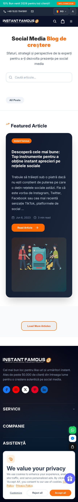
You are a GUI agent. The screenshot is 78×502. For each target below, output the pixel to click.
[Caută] (55, 21)
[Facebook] (6, 389)
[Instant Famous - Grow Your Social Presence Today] (21, 21)
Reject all (37, 493)
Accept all (60, 493)
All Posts (14, 100)
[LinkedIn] (44, 389)
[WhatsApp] (72, 430)
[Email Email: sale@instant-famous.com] (32, 11)
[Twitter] (25, 389)
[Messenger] (72, 438)
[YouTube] (16, 389)
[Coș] (72, 446)
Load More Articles (39, 326)
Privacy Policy (24, 485)
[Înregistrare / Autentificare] (73, 11)
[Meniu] (71, 21)
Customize (16, 493)
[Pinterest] (34, 389)
